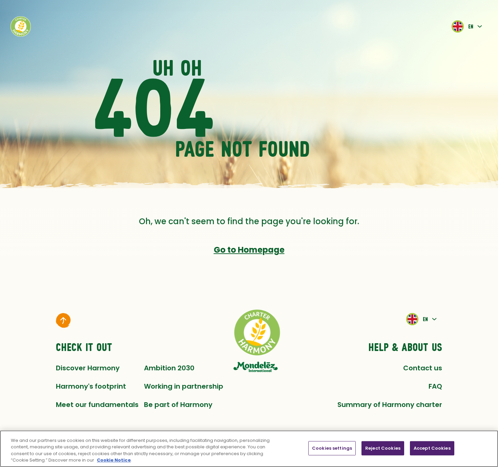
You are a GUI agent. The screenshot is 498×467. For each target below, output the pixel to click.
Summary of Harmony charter (389, 404)
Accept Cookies (432, 448)
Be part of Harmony (178, 404)
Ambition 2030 (169, 368)
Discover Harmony (88, 368)
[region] (249, 448)
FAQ (435, 386)
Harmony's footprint (91, 386)
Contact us (422, 368)
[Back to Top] (63, 320)
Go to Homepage (249, 249)
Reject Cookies (382, 448)
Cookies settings (332, 448)
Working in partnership (183, 386)
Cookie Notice (114, 460)
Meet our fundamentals (97, 404)
